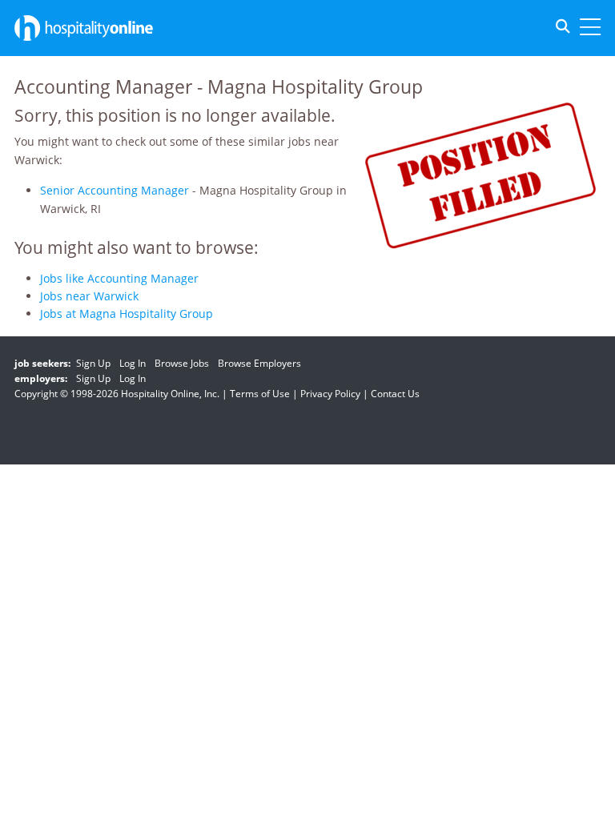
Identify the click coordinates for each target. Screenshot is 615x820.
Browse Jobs (182, 363)
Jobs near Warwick (89, 295)
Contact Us (395, 393)
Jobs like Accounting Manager (119, 278)
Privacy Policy (330, 393)
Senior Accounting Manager (114, 190)
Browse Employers (259, 363)
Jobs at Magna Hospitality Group (126, 313)
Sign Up (93, 363)
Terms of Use (260, 393)
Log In (132, 363)
